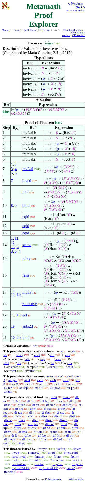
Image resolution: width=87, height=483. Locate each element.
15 (13, 294)
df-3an (16, 401)
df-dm (61, 428)
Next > (80, 7)
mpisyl (27, 292)
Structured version (73, 30)
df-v (32, 412)
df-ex (59, 401)
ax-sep (23, 388)
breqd (26, 181)
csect (13, 370)
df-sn (22, 420)
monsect (33, 452)
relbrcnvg (29, 304)
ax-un (8, 391)
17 (13, 315)
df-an (66, 397)
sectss (26, 245)
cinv (32, 370)
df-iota (38, 431)
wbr (27, 359)
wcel (37, 355)
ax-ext (72, 384)
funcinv (40, 456)
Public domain (53, 479)
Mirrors (5, 30)
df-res (7, 431)
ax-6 (53, 380)
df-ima (22, 431)
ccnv (58, 359)
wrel (6, 363)
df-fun (54, 431)
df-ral (47, 408)
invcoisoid (71, 452)
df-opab (33, 424)
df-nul (58, 416)
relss (25, 275)
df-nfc (19, 408)
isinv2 (71, 468)
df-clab (50, 405)
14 (13, 290)
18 (19, 315)
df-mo (21, 405)
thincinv (9, 472)
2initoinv (35, 460)
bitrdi (26, 206)
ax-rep (8, 388)
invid (51, 452)
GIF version (78, 35)
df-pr (35, 420)
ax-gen (12, 380)
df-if (72, 416)
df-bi (54, 397)
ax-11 (43, 384)
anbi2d (27, 326)
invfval (27, 169)
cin (52, 355)
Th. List (45, 30)
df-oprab (9, 439)
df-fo (28, 435)
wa (5, 355)
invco (77, 449)
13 (13, 247)
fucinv (75, 456)
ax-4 (27, 380)
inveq (15, 452)
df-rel (17, 428)
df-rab (18, 412)
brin (25, 192)
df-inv (21, 443)
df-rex (61, 408)
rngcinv (58, 464)
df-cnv (32, 428)
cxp (42, 359)
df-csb (61, 412)
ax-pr (70, 388)
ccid (70, 367)
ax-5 (40, 380)
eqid (25, 217)
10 (13, 337)
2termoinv (57, 460)
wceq (19, 355)
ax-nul (39, 388)
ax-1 (61, 376)
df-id (64, 424)
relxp (26, 258)
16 (19, 294)
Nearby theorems (75, 10)
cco (36, 367)
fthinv (58, 456)
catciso (39, 464)
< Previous (75, 4)
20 (19, 337)
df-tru (31, 401)
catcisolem (19, 464)
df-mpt (49, 424)
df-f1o (42, 435)
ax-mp (50, 376)
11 (16, 238)
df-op (48, 420)
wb (73, 351)
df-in (31, 416)
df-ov (69, 435)
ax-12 (57, 384)
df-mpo (27, 439)
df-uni (63, 420)
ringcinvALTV (48, 468)
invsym (42, 449)
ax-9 (15, 384)
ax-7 (66, 380)
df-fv (56, 435)
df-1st (42, 439)
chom (14, 367)
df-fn (68, 431)
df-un (17, 416)
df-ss (44, 416)
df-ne (33, 408)
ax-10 (28, 384)
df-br (18, 424)
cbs (69, 363)
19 (13, 326)
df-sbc (46, 412)
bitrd (25, 337)
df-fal (45, 401)
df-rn (75, 428)
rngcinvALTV (21, 468)
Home (17, 30)
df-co (46, 428)
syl (24, 315)
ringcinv (77, 464)
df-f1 (14, 435)
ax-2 (70, 376)
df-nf (72, 401)
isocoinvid (19, 456)
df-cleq (67, 405)
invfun (60, 449)
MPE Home (30, 30)
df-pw (8, 420)
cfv (19, 363)
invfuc (16, 460)
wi (62, 351)
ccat (54, 367)
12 (13, 243)
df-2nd (57, 439)
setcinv (77, 460)
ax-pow (55, 388)
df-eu (35, 405)
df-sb (7, 405)
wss (67, 355)
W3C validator (76, 479)
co (52, 363)
